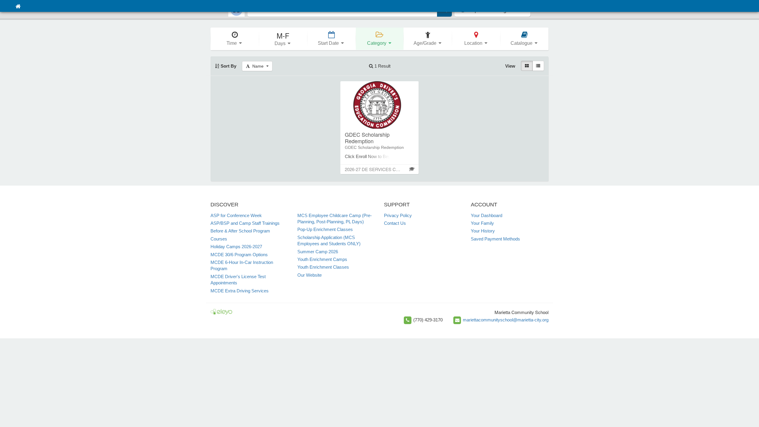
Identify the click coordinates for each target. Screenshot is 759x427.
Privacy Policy (398, 215)
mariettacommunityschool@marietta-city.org (505, 319)
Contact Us (395, 223)
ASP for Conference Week (236, 215)
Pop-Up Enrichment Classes (325, 229)
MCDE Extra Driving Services (240, 290)
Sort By (227, 65)
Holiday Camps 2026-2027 (236, 246)
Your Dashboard (486, 215)
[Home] (18, 6)
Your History (483, 230)
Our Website (309, 275)
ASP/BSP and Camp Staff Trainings (245, 223)
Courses (219, 238)
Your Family (482, 223)
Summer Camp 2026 (317, 251)
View (510, 65)
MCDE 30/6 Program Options (239, 254)
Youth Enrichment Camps (322, 259)
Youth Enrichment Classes (323, 267)
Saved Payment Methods (495, 238)
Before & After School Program (240, 230)
